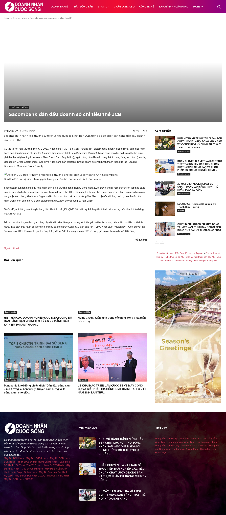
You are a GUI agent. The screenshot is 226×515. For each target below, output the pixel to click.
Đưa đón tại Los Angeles (191, 253)
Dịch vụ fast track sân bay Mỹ (200, 257)
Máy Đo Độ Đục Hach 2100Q (30, 475)
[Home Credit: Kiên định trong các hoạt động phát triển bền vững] (112, 289)
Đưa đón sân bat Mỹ (182, 260)
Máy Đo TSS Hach (54, 465)
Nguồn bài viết (11, 248)
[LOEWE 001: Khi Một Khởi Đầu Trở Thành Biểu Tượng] (165, 209)
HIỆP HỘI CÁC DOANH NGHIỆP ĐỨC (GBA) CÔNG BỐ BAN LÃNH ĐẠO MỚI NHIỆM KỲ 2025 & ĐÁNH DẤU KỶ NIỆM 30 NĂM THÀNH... (38, 321)
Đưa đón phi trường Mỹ (205, 260)
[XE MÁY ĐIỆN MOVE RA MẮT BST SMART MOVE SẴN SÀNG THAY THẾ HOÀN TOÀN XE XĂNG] (165, 188)
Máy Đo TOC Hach (14, 458)
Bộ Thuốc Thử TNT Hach (29, 465)
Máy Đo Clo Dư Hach (58, 475)
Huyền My (12, 131)
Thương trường (20, 18)
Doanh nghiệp (10, 312)
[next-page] (162, 241)
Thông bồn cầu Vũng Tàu (180, 442)
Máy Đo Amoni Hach (32, 468)
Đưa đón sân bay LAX (167, 253)
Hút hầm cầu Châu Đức (194, 445)
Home (6, 18)
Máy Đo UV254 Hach (37, 458)
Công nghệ (83, 380)
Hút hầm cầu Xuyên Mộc (185, 449)
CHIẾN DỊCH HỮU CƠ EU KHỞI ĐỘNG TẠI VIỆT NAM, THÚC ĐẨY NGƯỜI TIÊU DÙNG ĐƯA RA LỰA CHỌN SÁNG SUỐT (199, 227)
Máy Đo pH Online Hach (24, 472)
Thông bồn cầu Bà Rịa (166, 438)
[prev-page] (157, 241)
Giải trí (181, 211)
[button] (219, 6)
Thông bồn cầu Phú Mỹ (167, 445)
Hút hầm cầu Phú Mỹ (208, 442)
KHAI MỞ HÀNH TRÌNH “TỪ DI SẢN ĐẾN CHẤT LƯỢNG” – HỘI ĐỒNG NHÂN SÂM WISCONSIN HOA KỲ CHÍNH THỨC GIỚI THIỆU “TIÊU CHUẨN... (121, 446)
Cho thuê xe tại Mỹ (175, 257)
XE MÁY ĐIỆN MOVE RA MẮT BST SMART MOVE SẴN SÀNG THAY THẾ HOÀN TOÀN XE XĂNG (197, 186)
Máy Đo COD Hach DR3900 (18, 479)
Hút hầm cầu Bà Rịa (190, 438)
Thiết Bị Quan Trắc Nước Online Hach (37, 461)
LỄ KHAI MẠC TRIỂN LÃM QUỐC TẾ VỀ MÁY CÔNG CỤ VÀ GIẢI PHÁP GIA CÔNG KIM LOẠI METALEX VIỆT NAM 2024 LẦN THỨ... (112, 389)
